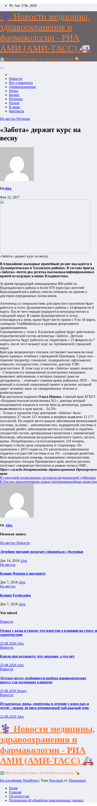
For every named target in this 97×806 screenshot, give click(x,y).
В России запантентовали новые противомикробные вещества (48, 482)
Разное (14, 103)
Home (13, 788)
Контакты (16, 111)
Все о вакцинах (21, 83)
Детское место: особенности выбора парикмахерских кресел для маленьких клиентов (43, 680)
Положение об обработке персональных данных (46, 800)
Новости (15, 79)
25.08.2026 (8, 643)
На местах (8, 119)
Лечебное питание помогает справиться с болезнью (41, 552)
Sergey (22, 691)
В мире (14, 107)
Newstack (56, 780)
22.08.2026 (8, 716)
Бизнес (14, 95)
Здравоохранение (22, 87)
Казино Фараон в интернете (23, 573)
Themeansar (76, 780)
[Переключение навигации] (2, 68)
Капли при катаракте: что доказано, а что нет (37, 656)
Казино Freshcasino (15, 595)
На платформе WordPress (19, 780)
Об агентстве (19, 796)
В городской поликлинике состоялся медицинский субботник (48, 478)
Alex (8, 188)
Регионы (16, 99)
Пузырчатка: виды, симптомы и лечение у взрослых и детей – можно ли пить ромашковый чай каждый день (44, 706)
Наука (13, 91)
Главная (15, 792)
